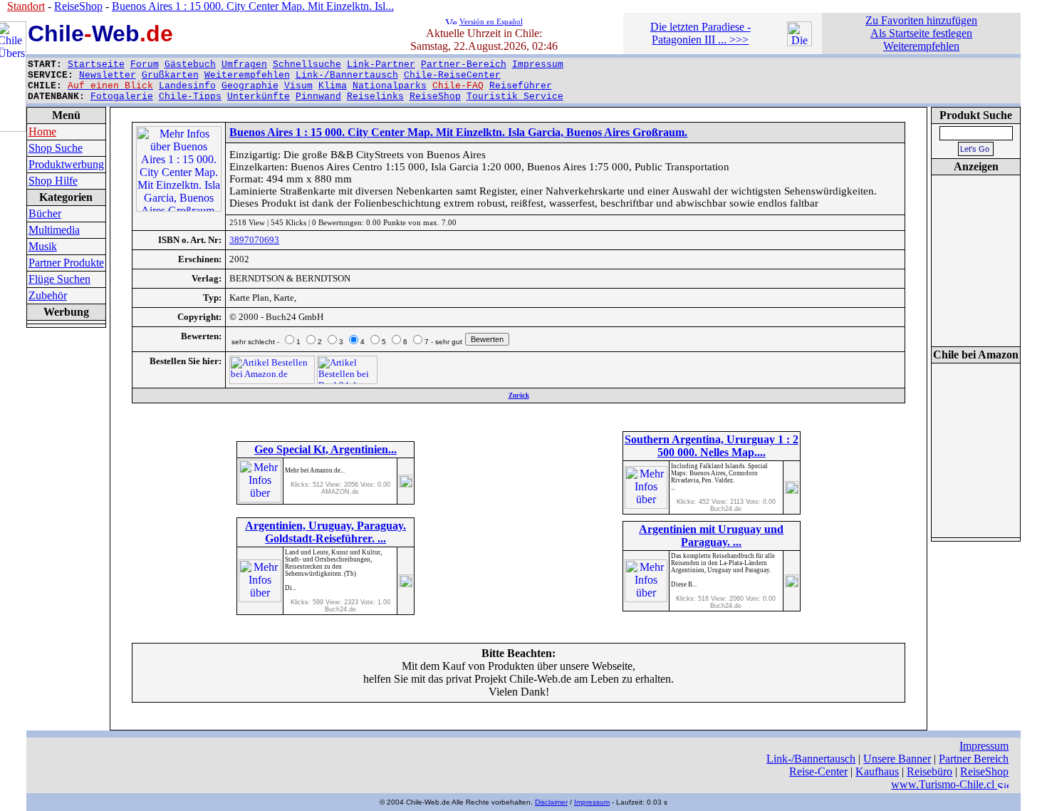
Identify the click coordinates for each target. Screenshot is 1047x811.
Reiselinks (375, 96)
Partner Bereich (974, 759)
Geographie (250, 86)
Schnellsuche (307, 64)
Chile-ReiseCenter (452, 75)
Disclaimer (551, 802)
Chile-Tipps (190, 96)
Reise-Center (818, 771)
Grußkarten (170, 75)
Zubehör (47, 295)
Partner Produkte (66, 263)
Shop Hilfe (53, 181)
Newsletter (107, 75)
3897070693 (254, 239)
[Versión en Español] (451, 20)
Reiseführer (520, 86)
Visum (298, 86)
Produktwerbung (66, 164)
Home (42, 131)
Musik (42, 246)
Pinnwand (318, 96)
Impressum (537, 64)
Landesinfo (187, 86)
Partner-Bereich (463, 64)
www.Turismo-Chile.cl (944, 784)
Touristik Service (515, 96)
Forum (144, 64)
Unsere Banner (897, 759)
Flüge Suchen (59, 279)
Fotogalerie (121, 96)
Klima (332, 86)
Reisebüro (929, 771)
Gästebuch (190, 64)
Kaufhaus (877, 771)
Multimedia (54, 230)
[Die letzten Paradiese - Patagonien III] (799, 42)
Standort (26, 6)
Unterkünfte (258, 96)
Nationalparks (390, 86)
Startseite (96, 64)
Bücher (44, 213)
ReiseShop (435, 96)
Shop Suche (55, 148)
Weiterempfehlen (247, 75)
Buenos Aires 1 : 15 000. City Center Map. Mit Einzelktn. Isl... (253, 6)
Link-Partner (381, 64)
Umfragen (244, 64)
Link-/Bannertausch (347, 75)
